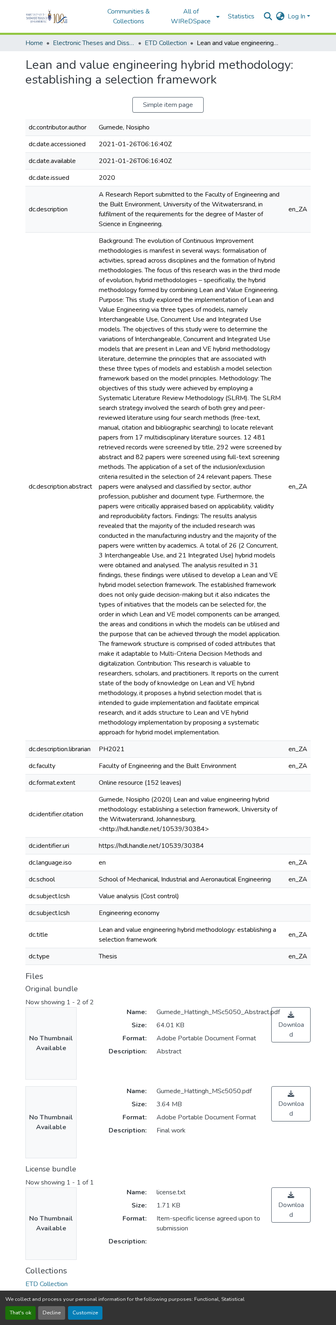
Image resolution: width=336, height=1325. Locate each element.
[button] (58, 16)
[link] (291, 1024)
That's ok (20, 1312)
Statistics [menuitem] (241, 16)
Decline (52, 1312)
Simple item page (168, 104)
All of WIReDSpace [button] (191, 16)
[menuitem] (193, 16)
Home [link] (34, 43)
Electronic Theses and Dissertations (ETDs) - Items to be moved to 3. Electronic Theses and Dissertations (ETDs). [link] (94, 43)
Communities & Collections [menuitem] (128, 16)
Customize (85, 1312)
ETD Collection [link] (166, 43)
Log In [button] (297, 16)
